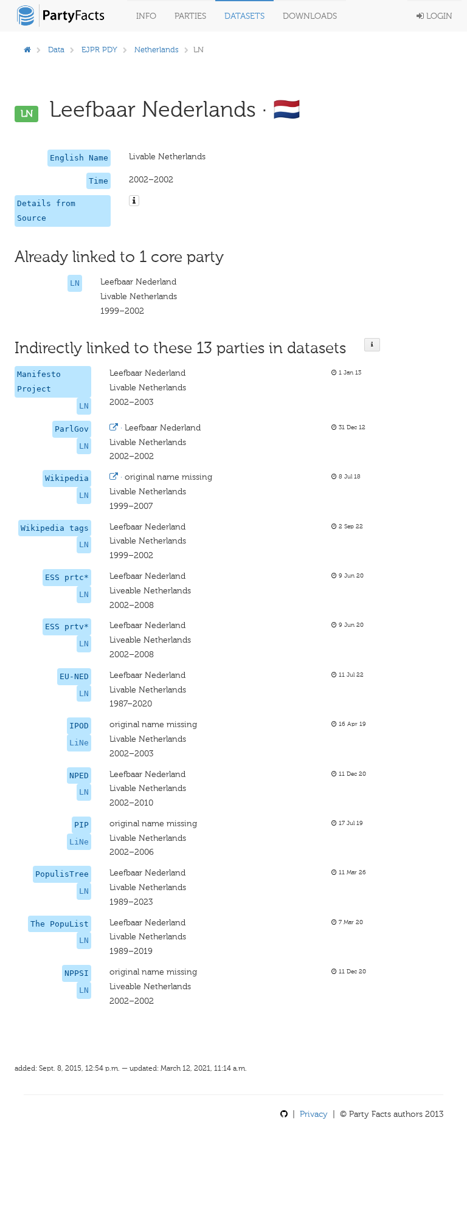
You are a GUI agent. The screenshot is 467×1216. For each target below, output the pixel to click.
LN (75, 283)
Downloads (310, 16)
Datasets (244, 16)
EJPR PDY (99, 49)
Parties (190, 16)
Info (146, 16)
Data (56, 49)
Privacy (314, 1114)
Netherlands (156, 49)
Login (438, 16)
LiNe (79, 742)
